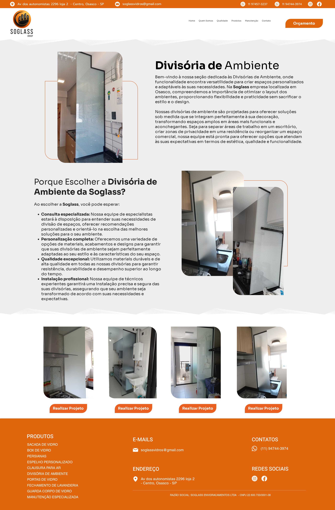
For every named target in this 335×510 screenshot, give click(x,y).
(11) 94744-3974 (274, 448)
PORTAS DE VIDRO (42, 479)
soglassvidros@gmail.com (141, 3)
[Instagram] (310, 4)
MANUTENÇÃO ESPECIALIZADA (52, 497)
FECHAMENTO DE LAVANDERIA (52, 485)
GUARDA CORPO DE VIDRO (49, 491)
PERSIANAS (37, 456)
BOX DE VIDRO (39, 450)
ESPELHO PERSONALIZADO (49, 462)
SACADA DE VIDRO (42, 445)
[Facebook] (319, 4)
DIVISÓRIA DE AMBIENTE (47, 474)
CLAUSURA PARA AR (44, 468)
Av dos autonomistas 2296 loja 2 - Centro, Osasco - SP (168, 481)
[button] (236, 20)
